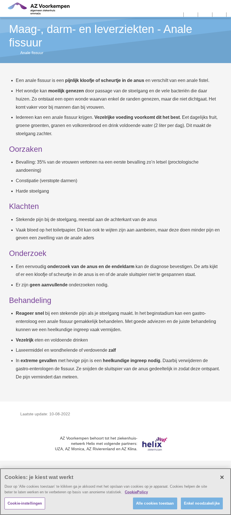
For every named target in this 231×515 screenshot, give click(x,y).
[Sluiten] (222, 477)
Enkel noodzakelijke (202, 503)
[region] (115, 491)
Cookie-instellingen (25, 503)
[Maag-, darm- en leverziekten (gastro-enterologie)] (11, 52)
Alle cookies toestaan (155, 503)
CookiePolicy (136, 492)
